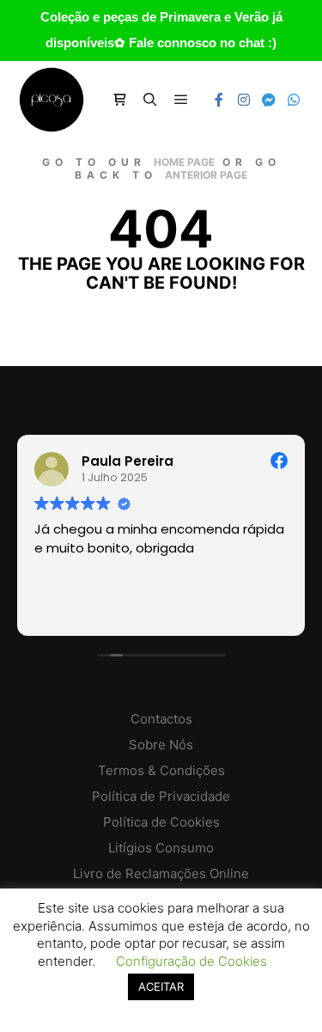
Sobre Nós (161, 744)
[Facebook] (219, 100)
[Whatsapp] (294, 100)
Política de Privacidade (161, 796)
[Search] (150, 100)
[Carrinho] (119, 100)
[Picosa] (51, 99)
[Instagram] (244, 100)
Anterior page (206, 174)
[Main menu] (181, 100)
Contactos (161, 719)
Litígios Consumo (161, 848)
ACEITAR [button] (161, 986)
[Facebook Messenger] (269, 100)
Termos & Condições (161, 770)
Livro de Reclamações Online (161, 873)
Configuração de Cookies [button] (191, 961)
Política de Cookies (161, 822)
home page (184, 162)
